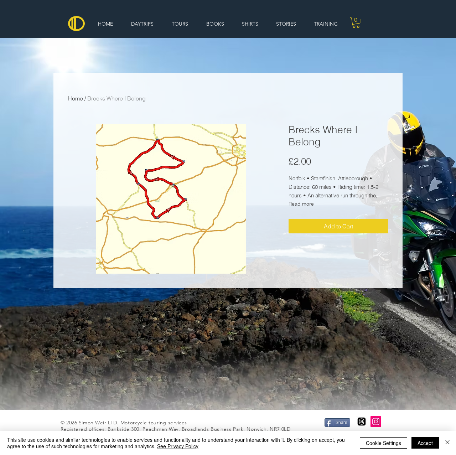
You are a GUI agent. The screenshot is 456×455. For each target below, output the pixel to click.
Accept (425, 442)
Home (75, 98)
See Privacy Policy (177, 446)
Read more (301, 204)
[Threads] (361, 421)
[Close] (447, 442)
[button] (356, 22)
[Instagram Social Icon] (375, 421)
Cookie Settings (383, 442)
